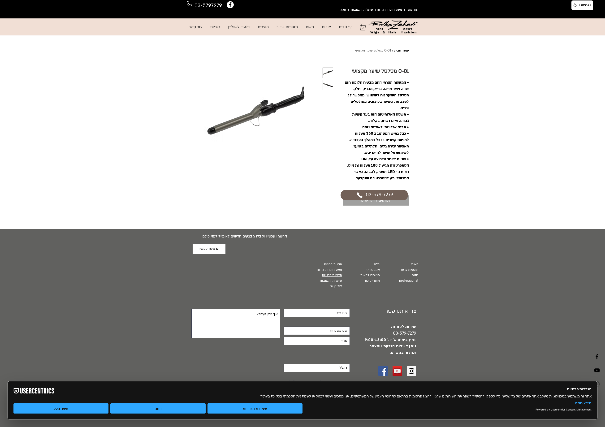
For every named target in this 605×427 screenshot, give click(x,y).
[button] (363, 27)
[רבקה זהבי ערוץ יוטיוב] (597, 370)
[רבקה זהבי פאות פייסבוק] (383, 371)
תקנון (342, 9)
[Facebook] (230, 4)
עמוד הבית (401, 50)
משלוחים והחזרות (389, 9)
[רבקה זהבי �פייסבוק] (597, 356)
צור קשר (412, 9)
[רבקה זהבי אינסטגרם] (411, 371)
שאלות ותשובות (362, 9)
